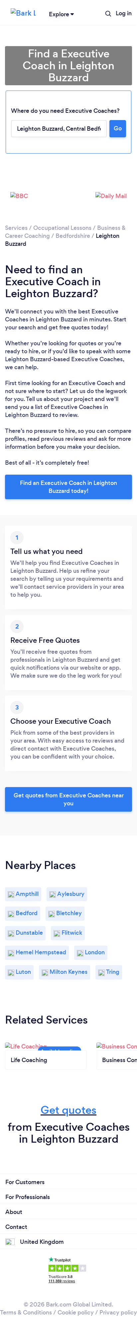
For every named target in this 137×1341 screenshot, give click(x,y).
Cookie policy (76, 1312)
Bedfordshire (73, 236)
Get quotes (68, 1110)
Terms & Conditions (26, 1312)
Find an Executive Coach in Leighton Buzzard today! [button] (68, 487)
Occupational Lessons (62, 228)
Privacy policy (118, 1312)
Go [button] (118, 128)
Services (16, 228)
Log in (124, 13)
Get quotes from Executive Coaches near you (69, 799)
